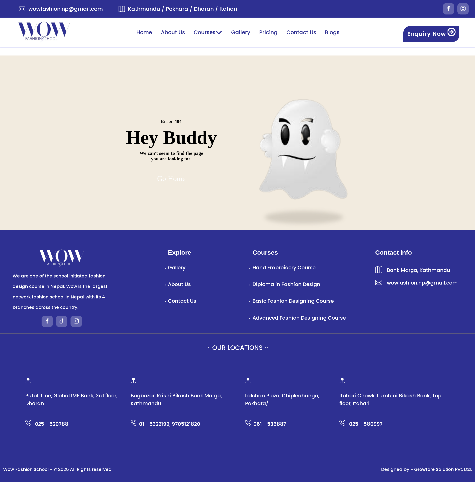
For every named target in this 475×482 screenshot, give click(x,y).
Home (144, 32)
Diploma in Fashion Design (286, 284)
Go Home (171, 178)
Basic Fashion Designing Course (293, 301)
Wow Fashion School (26, 469)
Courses (204, 32)
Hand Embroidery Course (284, 267)
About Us (173, 32)
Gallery (240, 32)
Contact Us (301, 32)
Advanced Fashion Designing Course (299, 317)
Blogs (332, 32)
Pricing (268, 32)
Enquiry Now (427, 34)
